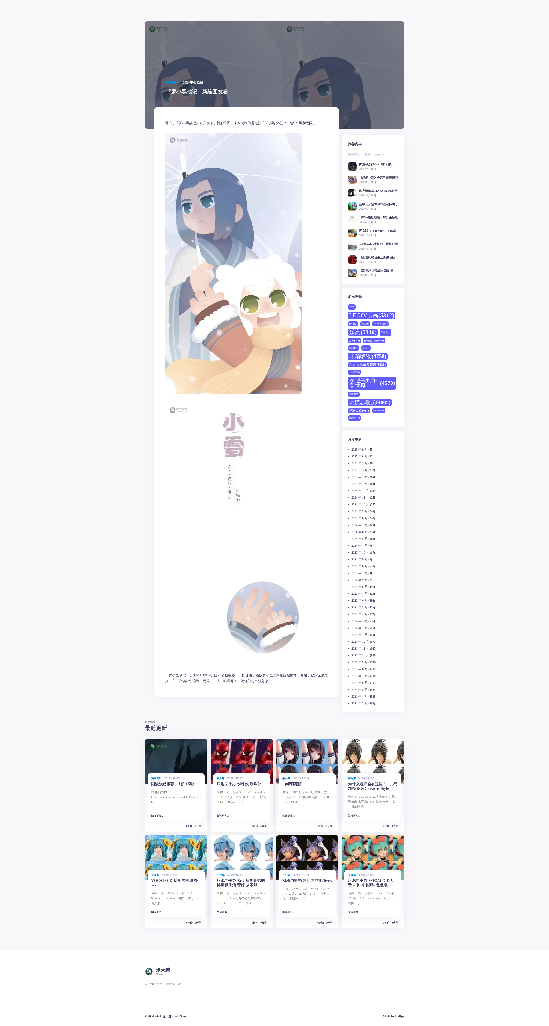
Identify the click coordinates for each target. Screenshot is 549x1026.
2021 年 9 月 (359, 662)
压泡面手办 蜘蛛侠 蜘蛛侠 (239, 784)
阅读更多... (157, 815)
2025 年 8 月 (359, 456)
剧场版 (353, 348)
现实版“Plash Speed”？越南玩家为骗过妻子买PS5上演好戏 (378, 230)
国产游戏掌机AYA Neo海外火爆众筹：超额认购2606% (378, 191)
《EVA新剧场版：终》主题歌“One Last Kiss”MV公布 (378, 217)
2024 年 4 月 (359, 545)
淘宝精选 (354, 394)
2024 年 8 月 (359, 518)
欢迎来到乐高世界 (372, 383)
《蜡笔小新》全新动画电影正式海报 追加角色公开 (378, 177)
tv (365, 323)
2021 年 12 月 (360, 641)
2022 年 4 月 (359, 614)
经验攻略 (359, 410)
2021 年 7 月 (359, 676)
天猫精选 (366, 348)
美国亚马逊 (378, 410)
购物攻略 (354, 418)
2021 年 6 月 (359, 683)
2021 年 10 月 (360, 655)
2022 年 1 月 (359, 634)
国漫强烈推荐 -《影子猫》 (376, 164)
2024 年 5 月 (359, 538)
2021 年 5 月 (359, 689)
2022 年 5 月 (359, 607)
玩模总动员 (370, 402)
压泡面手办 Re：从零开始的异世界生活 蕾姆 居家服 (241, 882)
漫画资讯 (156, 778)
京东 (354, 340)
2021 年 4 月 (359, 696)
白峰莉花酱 (292, 784)
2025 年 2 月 (359, 477)
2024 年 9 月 (359, 511)
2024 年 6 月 (359, 532)
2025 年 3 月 (359, 470)
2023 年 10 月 (360, 552)
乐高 (363, 332)
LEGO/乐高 (371, 315)
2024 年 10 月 (360, 504)
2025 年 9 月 (359, 449)
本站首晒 (354, 372)
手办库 (221, 778)
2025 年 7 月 (359, 463)
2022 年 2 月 (359, 628)
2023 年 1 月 (359, 573)
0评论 (189, 826)
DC (351, 307)
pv (353, 323)
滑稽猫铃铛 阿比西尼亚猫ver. (307, 880)
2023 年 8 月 (359, 566)
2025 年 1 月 (359, 484)
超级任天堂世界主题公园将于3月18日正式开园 (378, 204)
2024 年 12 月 (360, 490)
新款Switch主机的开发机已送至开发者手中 (378, 244)
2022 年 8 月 (359, 586)
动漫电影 (173, 82)
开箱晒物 (367, 356)
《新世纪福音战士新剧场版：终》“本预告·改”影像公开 (378, 257)
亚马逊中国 (385, 332)
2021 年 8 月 (359, 669)
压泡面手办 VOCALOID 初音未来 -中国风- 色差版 (371, 882)
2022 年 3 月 (359, 621)
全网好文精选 (374, 340)
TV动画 (380, 323)
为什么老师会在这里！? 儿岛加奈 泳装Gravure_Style (372, 786)
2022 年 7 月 (359, 593)
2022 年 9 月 (359, 580)
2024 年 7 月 (359, 525)
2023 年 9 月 (359, 559)
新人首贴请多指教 (367, 365)
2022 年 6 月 (359, 600)
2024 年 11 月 (360, 497)
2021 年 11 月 (360, 648)
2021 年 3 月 (359, 703)
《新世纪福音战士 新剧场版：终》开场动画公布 (376, 270)
